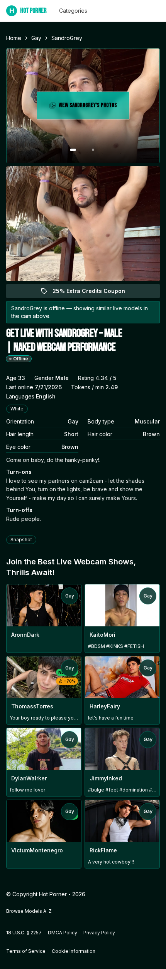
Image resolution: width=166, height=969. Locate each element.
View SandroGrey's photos (91, 108)
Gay (36, 38)
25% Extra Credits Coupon (93, 293)
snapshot (21, 539)
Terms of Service (26, 951)
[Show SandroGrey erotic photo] (72, 149)
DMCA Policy (62, 933)
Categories (73, 10)
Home (13, 38)
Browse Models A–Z (29, 911)
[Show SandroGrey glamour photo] (93, 149)
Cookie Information (73, 951)
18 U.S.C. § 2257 (24, 933)
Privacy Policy (99, 933)
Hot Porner (28, 11)
